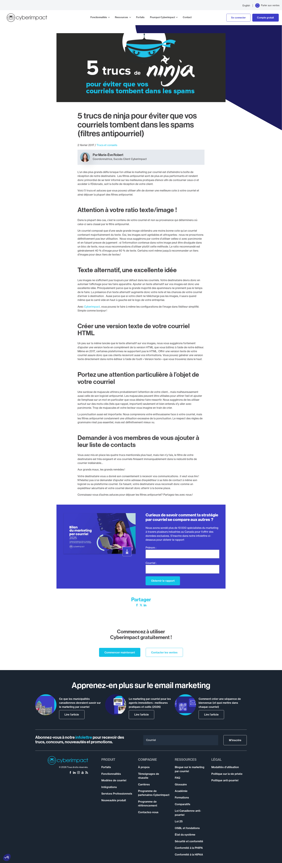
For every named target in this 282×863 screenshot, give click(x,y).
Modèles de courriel (113, 780)
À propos (144, 767)
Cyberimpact (92, 306)
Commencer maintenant (119, 652)
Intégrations (109, 787)
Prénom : (151, 547)
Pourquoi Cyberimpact (162, 17)
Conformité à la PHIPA (189, 847)
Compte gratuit (265, 17)
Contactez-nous (148, 812)
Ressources (121, 17)
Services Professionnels (116, 793)
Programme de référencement (147, 803)
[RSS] (86, 773)
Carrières (144, 784)
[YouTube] (82, 773)
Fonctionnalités (98, 17)
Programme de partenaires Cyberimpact (153, 793)
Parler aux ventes (270, 5)
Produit (108, 759)
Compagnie (147, 759)
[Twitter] (141, 605)
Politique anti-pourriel (224, 780)
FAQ (177, 777)
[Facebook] (137, 605)
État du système (185, 834)
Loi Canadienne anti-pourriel (188, 812)
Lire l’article (71, 714)
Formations (182, 797)
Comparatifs (182, 804)
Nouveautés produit (113, 800)
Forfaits (140, 17)
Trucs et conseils (107, 145)
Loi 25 (179, 821)
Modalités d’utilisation (225, 767)
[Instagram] (78, 773)
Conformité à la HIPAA (189, 854)
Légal (216, 759)
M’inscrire (235, 740)
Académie (181, 791)
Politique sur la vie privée (227, 773)
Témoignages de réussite (148, 775)
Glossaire (181, 784)
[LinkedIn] (145, 605)
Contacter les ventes (164, 652)
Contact (187, 17)
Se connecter (238, 17)
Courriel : (151, 563)
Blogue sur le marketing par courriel (189, 769)
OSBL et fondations (187, 828)
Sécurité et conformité (189, 841)
